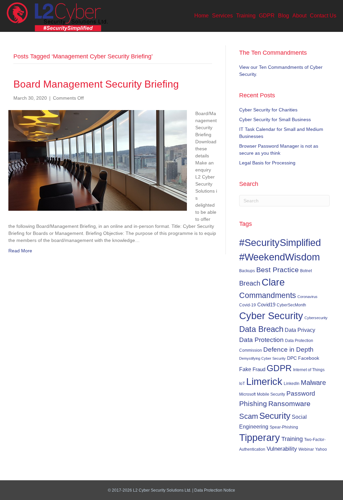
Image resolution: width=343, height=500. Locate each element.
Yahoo (321, 449)
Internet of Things (309, 369)
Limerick (264, 381)
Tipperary (259, 437)
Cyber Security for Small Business (275, 119)
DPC (292, 358)
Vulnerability (282, 449)
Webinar (306, 449)
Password (300, 393)
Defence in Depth (288, 349)
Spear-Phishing (284, 427)
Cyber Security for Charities (268, 109)
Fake (245, 369)
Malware (313, 382)
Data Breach (261, 329)
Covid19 (266, 304)
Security (274, 416)
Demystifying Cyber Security (262, 358)
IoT (242, 383)
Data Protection (261, 339)
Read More (20, 250)
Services (222, 15)
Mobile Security (271, 394)
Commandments (267, 295)
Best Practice (277, 269)
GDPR (267, 15)
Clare (273, 282)
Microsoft (247, 394)
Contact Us (323, 15)
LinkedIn (291, 383)
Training (246, 15)
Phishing (253, 403)
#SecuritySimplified (280, 242)
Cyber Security (271, 315)
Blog (283, 15)
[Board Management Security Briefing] (97, 160)
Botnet (306, 270)
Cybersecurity (316, 318)
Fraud (259, 369)
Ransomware (289, 404)
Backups (247, 270)
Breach (249, 283)
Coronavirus (307, 297)
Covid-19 (247, 305)
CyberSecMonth (291, 305)
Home (201, 15)
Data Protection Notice (214, 490)
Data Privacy (300, 330)
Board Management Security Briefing (96, 84)
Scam (248, 416)
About (299, 15)
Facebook (308, 358)
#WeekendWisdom (279, 257)
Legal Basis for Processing (267, 162)
